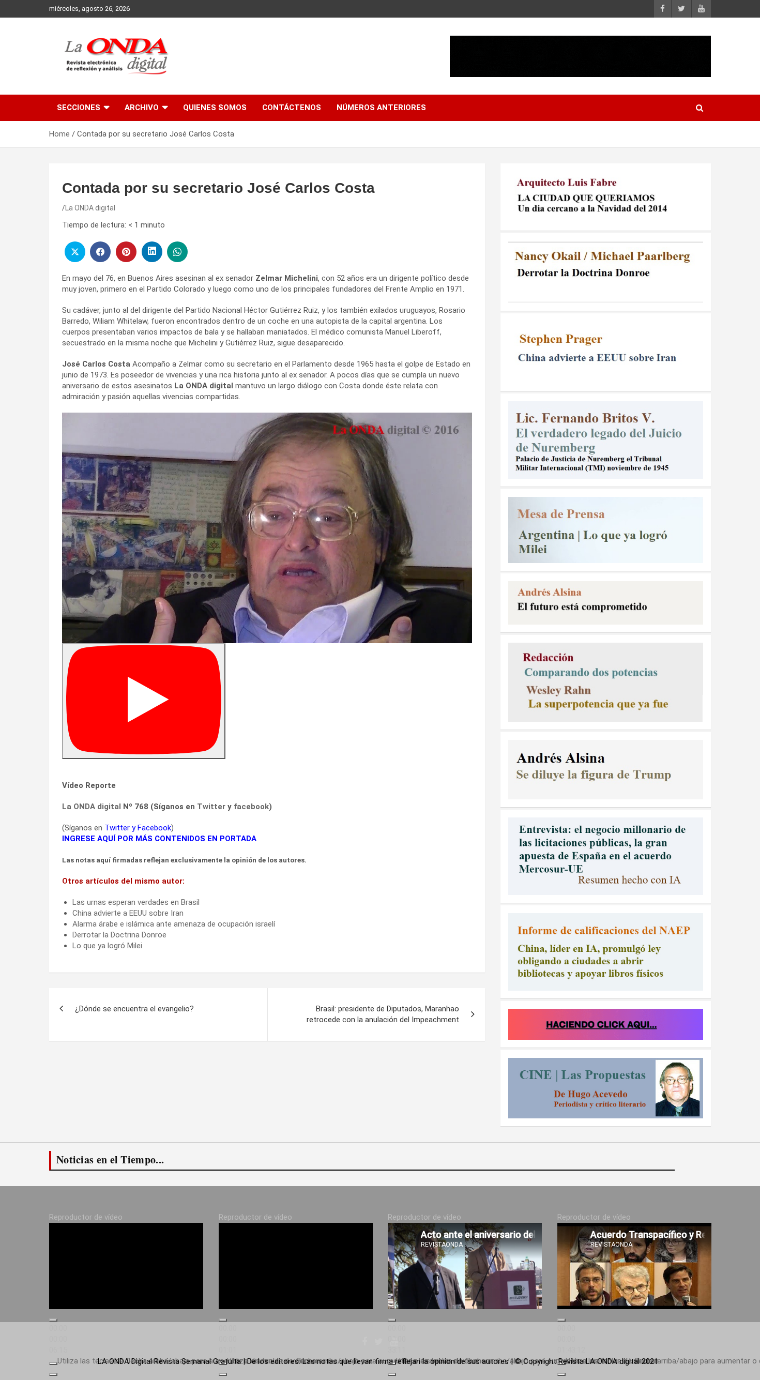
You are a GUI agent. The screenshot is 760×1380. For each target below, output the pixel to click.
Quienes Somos (215, 107)
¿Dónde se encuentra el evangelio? (134, 1008)
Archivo (142, 107)
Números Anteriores (381, 107)
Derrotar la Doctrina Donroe (119, 934)
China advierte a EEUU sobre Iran (128, 913)
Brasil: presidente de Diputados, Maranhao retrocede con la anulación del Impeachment (383, 1014)
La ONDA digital (90, 208)
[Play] (143, 701)
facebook (251, 806)
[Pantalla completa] (53, 1374)
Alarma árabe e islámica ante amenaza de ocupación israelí (173, 924)
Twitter (211, 806)
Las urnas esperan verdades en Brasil (136, 902)
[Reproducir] (53, 1320)
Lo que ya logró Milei (107, 945)
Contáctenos (291, 107)
